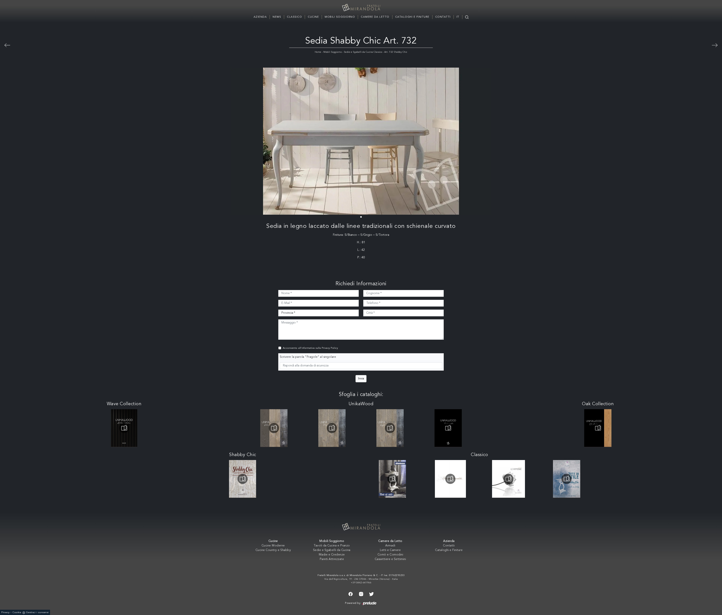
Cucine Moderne (273, 545)
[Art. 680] (714, 44)
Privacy (5, 612)
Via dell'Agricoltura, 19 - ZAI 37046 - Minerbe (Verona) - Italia (361, 579)
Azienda (260, 17)
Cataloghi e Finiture (412, 17)
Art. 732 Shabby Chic (395, 52)
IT (458, 17)
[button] (361, 217)
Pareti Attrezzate (332, 559)
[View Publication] (124, 428)
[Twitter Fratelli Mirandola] (371, 593)
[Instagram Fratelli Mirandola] (361, 593)
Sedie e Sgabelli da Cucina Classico (363, 52)
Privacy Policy (330, 348)
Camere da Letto (375, 17)
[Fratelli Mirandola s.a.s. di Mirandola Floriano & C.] (361, 7)
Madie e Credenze (332, 554)
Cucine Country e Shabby (273, 550)
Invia (361, 378)
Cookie (16, 612)
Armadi (390, 545)
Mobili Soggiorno (340, 17)
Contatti (443, 17)
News (277, 17)
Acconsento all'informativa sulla (310, 348)
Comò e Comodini (390, 554)
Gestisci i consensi (37, 612)
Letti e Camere (390, 550)
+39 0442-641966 (361, 582)
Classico (294, 17)
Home (318, 52)
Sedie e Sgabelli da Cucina (331, 550)
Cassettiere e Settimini (390, 559)
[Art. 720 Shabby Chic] (7, 44)
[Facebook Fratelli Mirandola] (350, 593)
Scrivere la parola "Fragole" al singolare (308, 357)
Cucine (313, 17)
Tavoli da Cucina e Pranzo (332, 545)
